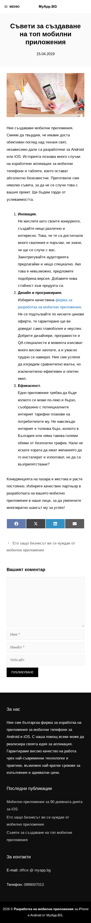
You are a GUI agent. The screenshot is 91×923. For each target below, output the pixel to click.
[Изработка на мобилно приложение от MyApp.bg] (48, 6)
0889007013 (34, 884)
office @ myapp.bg (35, 870)
